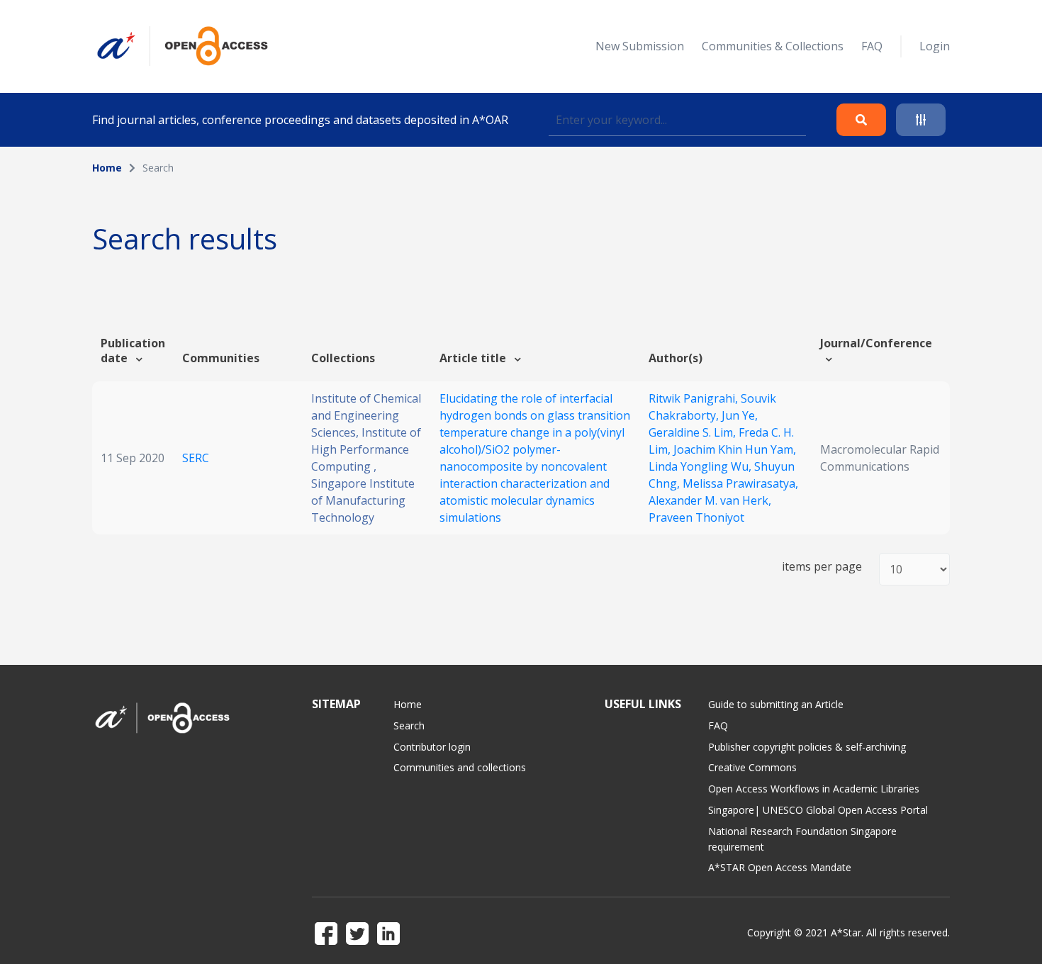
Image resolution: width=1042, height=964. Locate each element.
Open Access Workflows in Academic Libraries (813, 788)
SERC (195, 458)
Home (107, 167)
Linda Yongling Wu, (701, 466)
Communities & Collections (773, 46)
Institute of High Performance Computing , (366, 449)
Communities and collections (459, 767)
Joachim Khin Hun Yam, (734, 449)
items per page (822, 566)
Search (409, 725)
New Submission (639, 46)
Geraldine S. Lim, (694, 432)
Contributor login (432, 746)
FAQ (872, 46)
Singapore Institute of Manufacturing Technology (363, 500)
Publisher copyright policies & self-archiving (807, 746)
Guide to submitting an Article (776, 704)
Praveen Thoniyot (696, 517)
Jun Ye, (740, 415)
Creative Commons (752, 767)
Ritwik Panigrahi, (695, 398)
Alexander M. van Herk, (710, 500)
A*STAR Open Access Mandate (779, 867)
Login (934, 46)
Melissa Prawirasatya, (740, 483)
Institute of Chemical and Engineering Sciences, (366, 415)
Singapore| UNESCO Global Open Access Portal (818, 810)
